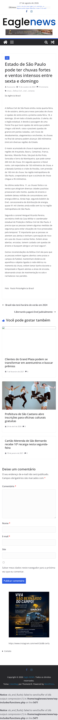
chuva (9, 91)
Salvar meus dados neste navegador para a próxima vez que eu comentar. (28, 569)
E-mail (6, 536)
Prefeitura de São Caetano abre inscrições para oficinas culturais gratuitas (25, 417)
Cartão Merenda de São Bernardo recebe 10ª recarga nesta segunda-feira (26, 444)
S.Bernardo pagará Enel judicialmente (33, 311)
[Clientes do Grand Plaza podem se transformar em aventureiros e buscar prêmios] (29, 328)
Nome (6, 523)
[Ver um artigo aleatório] (52, 42)
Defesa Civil (17, 91)
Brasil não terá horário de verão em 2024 (26, 304)
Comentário (9, 486)
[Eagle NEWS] (5, 42)
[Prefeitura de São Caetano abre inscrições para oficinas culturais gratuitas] (29, 383)
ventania (31, 91)
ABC (7, 58)
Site (4, 549)
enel (25, 91)
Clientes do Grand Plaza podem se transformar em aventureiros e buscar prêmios (29, 362)
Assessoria (11, 87)
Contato (7, 651)
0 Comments (43, 87)
